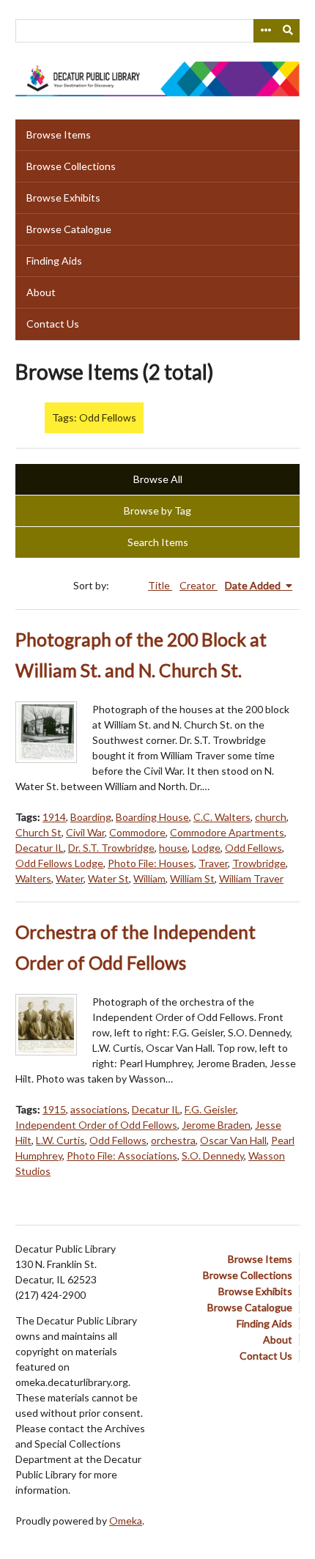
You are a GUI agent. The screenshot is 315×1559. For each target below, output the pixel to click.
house (173, 847)
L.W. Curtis (60, 1140)
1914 (54, 817)
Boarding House (152, 817)
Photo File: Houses (151, 863)
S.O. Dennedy (213, 1155)
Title (160, 585)
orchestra (173, 1140)
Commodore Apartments (227, 832)
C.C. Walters (222, 817)
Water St (108, 878)
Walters (33, 878)
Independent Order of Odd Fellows (96, 1124)
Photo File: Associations (122, 1155)
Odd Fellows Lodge (59, 863)
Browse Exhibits (63, 197)
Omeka (125, 1520)
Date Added (254, 585)
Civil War (85, 832)
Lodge (206, 847)
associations (98, 1109)
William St (192, 878)
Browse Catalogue (68, 229)
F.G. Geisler (210, 1109)
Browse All (157, 479)
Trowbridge (259, 863)
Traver (213, 863)
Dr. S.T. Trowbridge (111, 847)
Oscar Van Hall (233, 1140)
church (270, 817)
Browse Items (58, 134)
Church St (38, 832)
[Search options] (265, 31)
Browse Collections (71, 166)
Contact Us (52, 323)
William (149, 878)
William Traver (251, 878)
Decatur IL (39, 847)
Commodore (137, 832)
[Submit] (288, 31)
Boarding (90, 817)
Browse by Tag (157, 510)
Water (70, 878)
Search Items (157, 542)
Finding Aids (54, 260)
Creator (198, 585)
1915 (54, 1109)
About (41, 292)
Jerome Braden (216, 1124)
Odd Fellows (253, 847)
